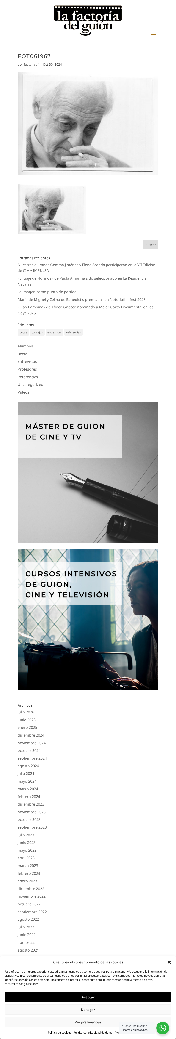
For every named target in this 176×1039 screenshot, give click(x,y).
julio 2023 (26, 835)
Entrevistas (27, 361)
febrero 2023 (29, 873)
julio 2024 (26, 773)
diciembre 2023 (31, 804)
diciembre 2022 (31, 888)
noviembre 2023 (32, 811)
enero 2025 (27, 727)
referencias (73, 332)
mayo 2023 (27, 850)
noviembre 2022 (32, 896)
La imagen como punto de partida (47, 291)
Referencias (28, 376)
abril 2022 (26, 942)
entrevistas (54, 332)
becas (23, 332)
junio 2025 (27, 719)
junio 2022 (27, 934)
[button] (169, 962)
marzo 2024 (28, 788)
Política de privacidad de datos (93, 1032)
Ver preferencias (88, 1022)
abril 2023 (26, 857)
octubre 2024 (29, 750)
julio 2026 (26, 712)
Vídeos (23, 392)
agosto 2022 (28, 919)
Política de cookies (59, 1032)
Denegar (88, 1009)
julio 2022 (26, 927)
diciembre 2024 (31, 735)
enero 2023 (27, 880)
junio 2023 (27, 842)
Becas (23, 353)
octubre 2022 (29, 903)
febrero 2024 (29, 796)
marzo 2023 (28, 865)
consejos (37, 332)
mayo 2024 (27, 781)
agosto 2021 (28, 950)
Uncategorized (30, 384)
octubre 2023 (29, 819)
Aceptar (88, 997)
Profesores (27, 369)
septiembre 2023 (32, 827)
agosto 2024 (28, 765)
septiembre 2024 (32, 758)
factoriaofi (31, 64)
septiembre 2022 (32, 911)
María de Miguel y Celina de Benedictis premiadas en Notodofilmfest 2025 (82, 299)
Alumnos (25, 346)
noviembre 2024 (32, 742)
